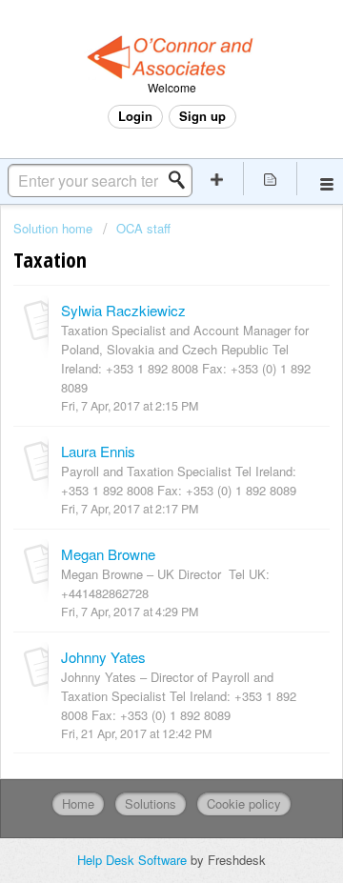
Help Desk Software (134, 860)
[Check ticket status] (270, 178)
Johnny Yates (103, 657)
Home (78, 803)
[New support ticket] (217, 178)
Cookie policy (244, 803)
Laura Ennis (98, 451)
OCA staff (143, 228)
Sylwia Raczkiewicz (123, 310)
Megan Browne (108, 554)
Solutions (150, 803)
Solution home (54, 228)
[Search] (182, 180)
